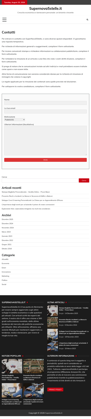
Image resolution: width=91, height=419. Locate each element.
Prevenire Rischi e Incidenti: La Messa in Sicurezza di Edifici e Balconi (27, 196)
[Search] (87, 19)
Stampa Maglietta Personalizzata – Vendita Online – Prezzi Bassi (26, 192)
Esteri (4, 268)
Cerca (4, 177)
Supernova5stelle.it (45, 8)
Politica (4, 280)
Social (4, 284)
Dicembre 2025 (7, 219)
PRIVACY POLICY (55, 390)
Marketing (5, 276)
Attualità (5, 259)
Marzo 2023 (6, 232)
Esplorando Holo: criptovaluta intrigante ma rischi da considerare (26, 209)
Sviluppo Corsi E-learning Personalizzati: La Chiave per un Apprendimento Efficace (32, 200)
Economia (5, 263)
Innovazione (6, 272)
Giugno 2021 (6, 244)
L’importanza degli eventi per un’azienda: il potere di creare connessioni (28, 204)
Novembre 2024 (8, 228)
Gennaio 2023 (7, 236)
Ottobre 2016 (7, 249)
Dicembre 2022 (7, 240)
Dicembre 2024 (7, 223)
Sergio (61, 313)
